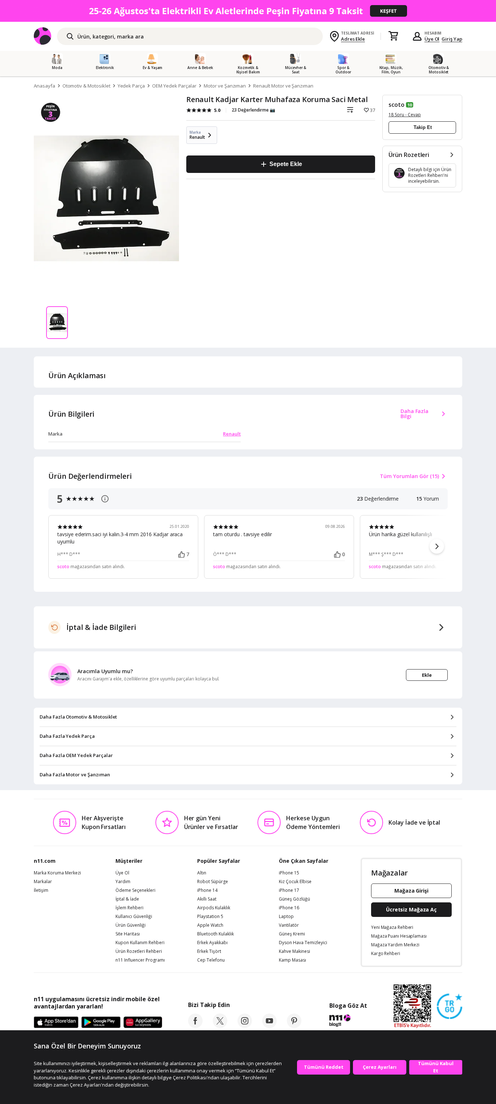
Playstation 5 (210, 916)
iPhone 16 (289, 908)
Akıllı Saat (206, 899)
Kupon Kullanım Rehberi (139, 943)
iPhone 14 (207, 890)
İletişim (41, 890)
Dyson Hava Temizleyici (303, 943)
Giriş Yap (452, 39)
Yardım (122, 882)
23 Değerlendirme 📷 (253, 110)
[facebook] (195, 1026)
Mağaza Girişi (411, 890)
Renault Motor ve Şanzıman (283, 85)
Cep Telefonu (211, 960)
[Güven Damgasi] (449, 1007)
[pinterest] (294, 1026)
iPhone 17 (289, 890)
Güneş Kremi (292, 934)
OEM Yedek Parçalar (174, 85)
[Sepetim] (393, 36)
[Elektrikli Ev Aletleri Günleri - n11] (248, 11)
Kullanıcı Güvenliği (133, 916)
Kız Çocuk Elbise (295, 882)
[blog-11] (348, 1021)
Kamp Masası (292, 960)
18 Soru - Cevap (405, 115)
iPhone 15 (289, 873)
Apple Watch (210, 925)
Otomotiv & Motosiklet (86, 85)
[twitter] (220, 1026)
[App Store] (56, 1022)
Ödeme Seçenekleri (135, 890)
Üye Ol (432, 39)
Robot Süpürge (212, 882)
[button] (437, 546)
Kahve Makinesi (294, 951)
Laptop (286, 916)
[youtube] (269, 1026)
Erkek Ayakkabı (212, 943)
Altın (201, 873)
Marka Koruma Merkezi (57, 873)
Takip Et (423, 127)
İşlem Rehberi (129, 908)
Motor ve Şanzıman (225, 85)
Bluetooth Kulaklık (215, 934)
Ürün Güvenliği (130, 925)
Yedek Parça (131, 85)
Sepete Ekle (285, 164)
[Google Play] (101, 1022)
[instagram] (244, 1026)
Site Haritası (127, 934)
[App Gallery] (142, 1022)
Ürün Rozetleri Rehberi (138, 951)
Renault (232, 433)
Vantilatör (289, 925)
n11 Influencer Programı (140, 960)
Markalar (43, 882)
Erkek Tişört (209, 951)
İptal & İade (127, 899)
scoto (396, 104)
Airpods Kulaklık (213, 908)
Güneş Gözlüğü (294, 899)
